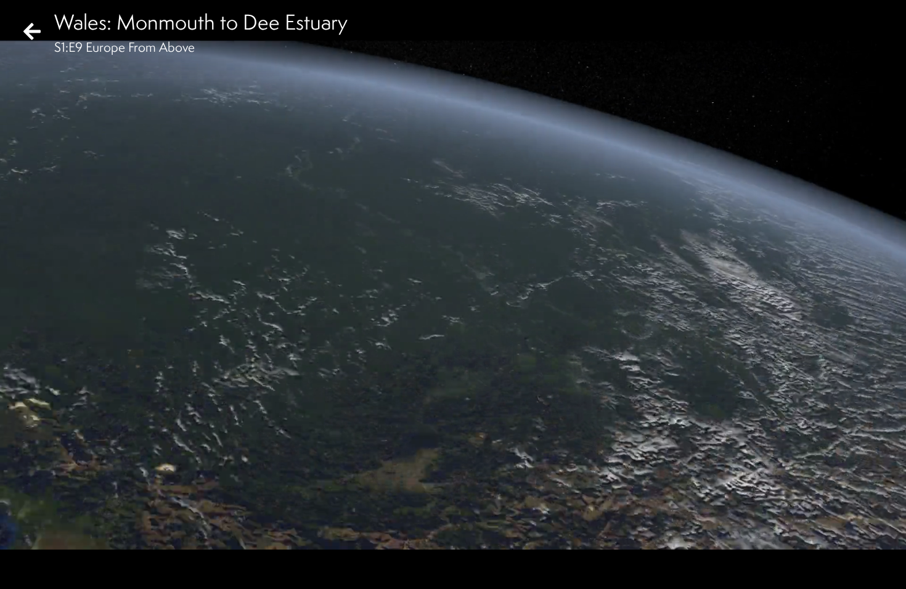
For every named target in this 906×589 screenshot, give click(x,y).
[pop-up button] (847, 569)
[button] (20, 569)
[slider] (449, 549)
